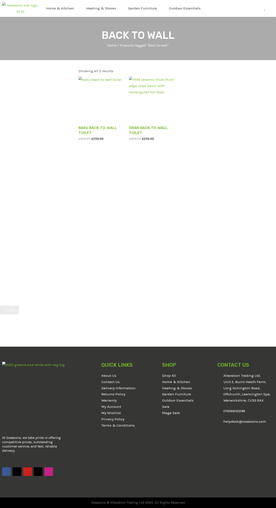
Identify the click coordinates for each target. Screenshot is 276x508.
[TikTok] (38, 471)
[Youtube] (27, 471)
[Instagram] (48, 471)
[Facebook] (6, 471)
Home (111, 45)
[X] (17, 471)
